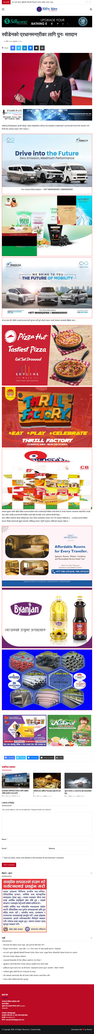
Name (4, 839)
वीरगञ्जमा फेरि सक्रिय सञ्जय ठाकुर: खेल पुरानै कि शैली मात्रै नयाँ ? (24, 945)
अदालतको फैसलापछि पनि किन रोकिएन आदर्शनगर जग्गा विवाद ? (22, 960)
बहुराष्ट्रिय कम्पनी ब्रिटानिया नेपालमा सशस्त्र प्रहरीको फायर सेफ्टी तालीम (25, 964)
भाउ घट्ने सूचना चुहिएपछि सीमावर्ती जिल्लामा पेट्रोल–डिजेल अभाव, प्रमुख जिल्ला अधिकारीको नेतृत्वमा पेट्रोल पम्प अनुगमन (40, 953)
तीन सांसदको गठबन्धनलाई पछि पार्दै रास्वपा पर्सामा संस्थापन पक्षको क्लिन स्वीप (26, 975)
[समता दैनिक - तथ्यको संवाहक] (47, 9)
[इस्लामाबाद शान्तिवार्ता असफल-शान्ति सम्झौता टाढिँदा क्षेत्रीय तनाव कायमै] (15, 780)
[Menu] (3, 10)
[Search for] (91, 10)
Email (4, 848)
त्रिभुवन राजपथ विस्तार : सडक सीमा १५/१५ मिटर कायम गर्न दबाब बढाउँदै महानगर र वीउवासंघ (32, 949)
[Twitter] (18, 48)
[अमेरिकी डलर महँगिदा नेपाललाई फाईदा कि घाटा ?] (47, 780)
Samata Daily (36, 1029)
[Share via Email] (36, 48)
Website (52, 848)
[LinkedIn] (24, 48)
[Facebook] (12, 48)
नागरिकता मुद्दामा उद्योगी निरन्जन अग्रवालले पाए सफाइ (19, 972)
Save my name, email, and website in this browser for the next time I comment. (34, 858)
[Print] (42, 48)
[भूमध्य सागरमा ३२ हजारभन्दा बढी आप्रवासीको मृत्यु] (78, 780)
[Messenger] (30, 48)
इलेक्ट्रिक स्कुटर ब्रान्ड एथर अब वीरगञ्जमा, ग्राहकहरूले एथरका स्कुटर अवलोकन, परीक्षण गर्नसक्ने (33, 968)
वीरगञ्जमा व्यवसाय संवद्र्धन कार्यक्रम (22, 2)
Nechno (89, 1029)
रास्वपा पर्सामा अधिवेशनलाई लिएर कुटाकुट (15, 979)
